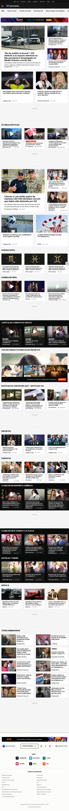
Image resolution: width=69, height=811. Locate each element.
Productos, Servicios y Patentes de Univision (12, 791)
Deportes (42, 1)
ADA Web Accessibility (42, 780)
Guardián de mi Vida (30, 344)
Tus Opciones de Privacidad (8, 796)
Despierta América (6, 507)
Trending (54, 644)
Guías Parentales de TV (42, 787)
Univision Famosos (43, 101)
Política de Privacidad (7, 775)
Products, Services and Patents (44, 789)
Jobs (38, 782)
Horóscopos (6, 272)
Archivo (3, 782)
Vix (18, 1)
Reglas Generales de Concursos (44, 791)
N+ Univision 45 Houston (53, 188)
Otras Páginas (27, 746)
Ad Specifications (6, 784)
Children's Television (41, 794)
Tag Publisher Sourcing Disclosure (9, 789)
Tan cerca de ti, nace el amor (53, 344)
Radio (48, 1)
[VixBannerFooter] (34, 739)
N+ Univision (29, 146)
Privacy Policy (40, 775)
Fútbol (39, 244)
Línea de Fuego (53, 300)
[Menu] (2, 6)
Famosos (35, 1)
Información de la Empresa (8, 780)
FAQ (3, 787)
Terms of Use (39, 777)
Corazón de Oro (6, 344)
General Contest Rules (7, 794)
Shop (53, 1)
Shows (29, 1)
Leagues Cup (7, 101)
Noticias (23, 1)
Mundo (28, 299)
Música (5, 607)
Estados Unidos (21, 657)
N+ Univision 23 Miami (11, 209)
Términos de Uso (5, 777)
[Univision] (12, 6)
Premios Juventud (54, 67)
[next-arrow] (67, 138)
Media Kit (39, 784)
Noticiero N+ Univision (6, 147)
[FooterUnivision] (9, 746)
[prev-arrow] (0, 371)
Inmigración (8, 66)
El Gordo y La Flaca (6, 553)
